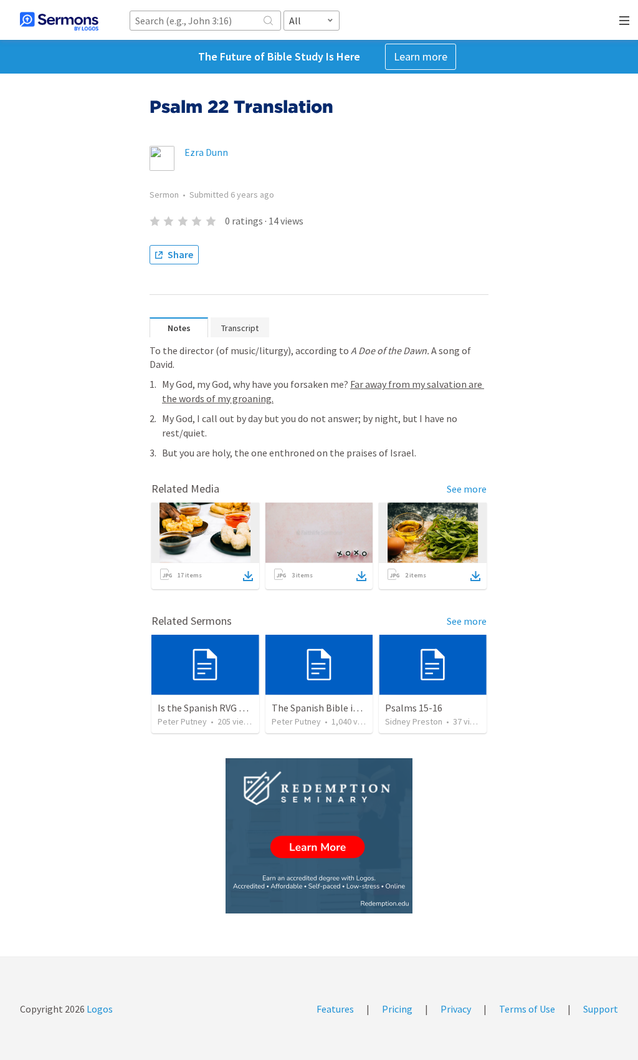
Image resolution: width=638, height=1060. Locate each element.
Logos (99, 1009)
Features (335, 1009)
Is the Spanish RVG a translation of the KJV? (251, 707)
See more (467, 489)
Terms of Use (527, 1009)
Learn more (420, 56)
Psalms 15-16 (413, 707)
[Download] (248, 576)
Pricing (397, 1009)
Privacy (455, 1009)
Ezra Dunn (206, 152)
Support (600, 1009)
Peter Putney (182, 721)
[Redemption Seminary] (319, 835)
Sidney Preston (413, 721)
